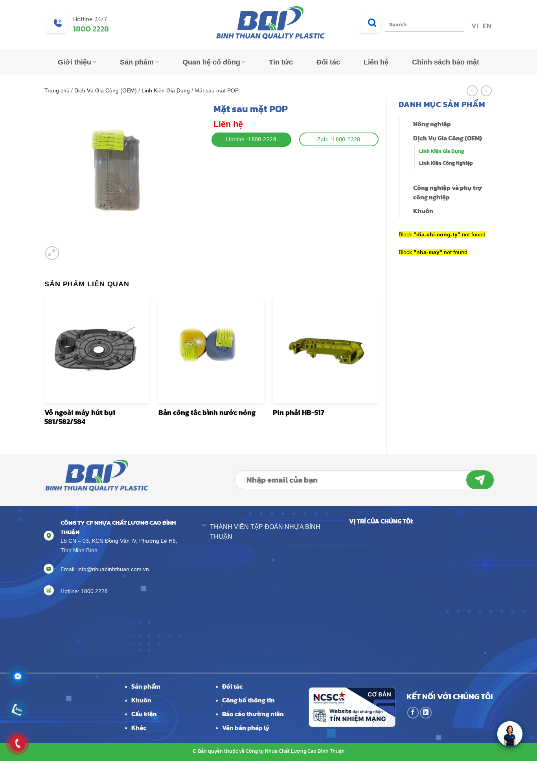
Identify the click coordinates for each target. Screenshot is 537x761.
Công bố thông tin (248, 700)
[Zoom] (52, 253)
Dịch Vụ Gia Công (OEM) (105, 90)
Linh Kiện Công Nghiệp (446, 163)
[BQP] (268, 24)
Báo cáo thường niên (253, 714)
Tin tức (281, 62)
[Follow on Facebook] (413, 713)
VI (474, 25)
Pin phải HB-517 (298, 412)
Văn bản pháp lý (245, 727)
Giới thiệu (74, 62)
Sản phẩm (137, 62)
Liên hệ (376, 62)
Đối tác (328, 62)
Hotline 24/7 (90, 19)
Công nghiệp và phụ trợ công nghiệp (447, 192)
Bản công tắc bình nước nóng (207, 412)
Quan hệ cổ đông (211, 62)
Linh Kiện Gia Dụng (166, 90)
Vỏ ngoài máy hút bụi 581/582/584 (79, 417)
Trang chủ (57, 90)
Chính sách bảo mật (445, 62)
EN (486, 25)
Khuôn (423, 211)
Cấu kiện (144, 714)
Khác (138, 727)
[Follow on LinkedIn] (426, 713)
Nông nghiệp (432, 124)
